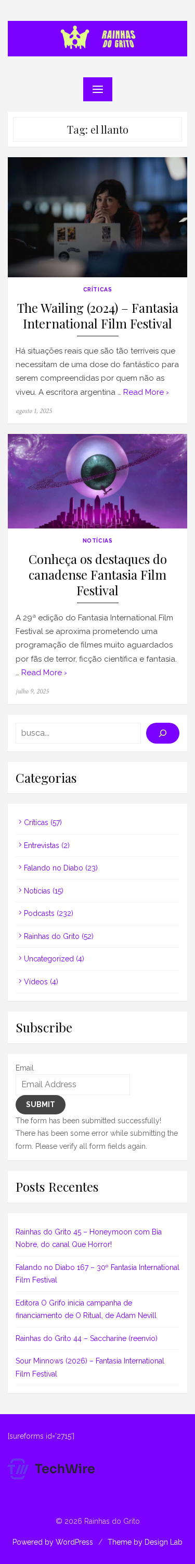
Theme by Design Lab (145, 1542)
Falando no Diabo (53, 868)
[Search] (162, 733)
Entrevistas (41, 845)
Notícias (97, 540)
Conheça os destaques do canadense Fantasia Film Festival (98, 574)
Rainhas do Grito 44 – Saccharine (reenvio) (87, 1338)
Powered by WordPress (52, 1542)
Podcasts (39, 913)
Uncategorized (49, 959)
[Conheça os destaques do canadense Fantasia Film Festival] (97, 481)
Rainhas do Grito (52, 936)
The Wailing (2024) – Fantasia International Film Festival (97, 316)
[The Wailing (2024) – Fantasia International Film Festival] (97, 217)
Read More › (146, 392)
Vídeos (36, 982)
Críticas (97, 289)
